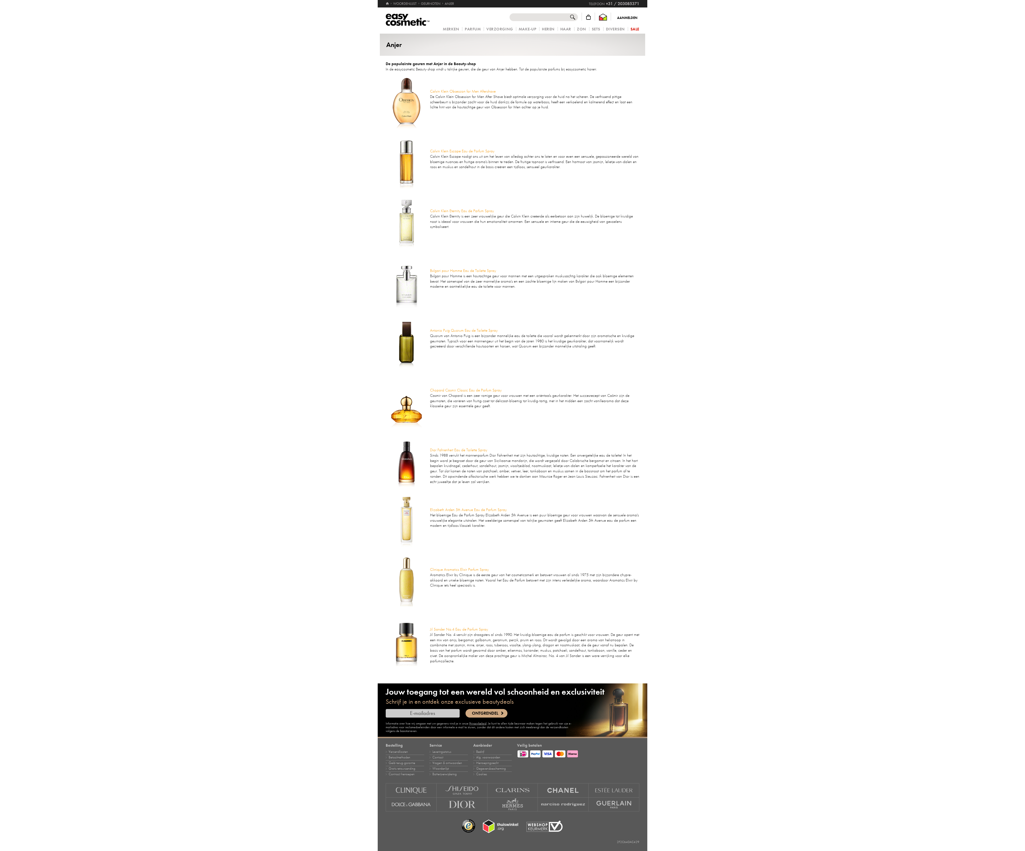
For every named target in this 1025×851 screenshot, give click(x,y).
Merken (451, 29)
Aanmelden (627, 18)
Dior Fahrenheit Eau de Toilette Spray (458, 450)
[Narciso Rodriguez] (563, 804)
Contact (437, 757)
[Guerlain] (614, 804)
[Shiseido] (462, 790)
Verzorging (499, 29)
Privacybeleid (477, 723)
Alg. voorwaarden (488, 757)
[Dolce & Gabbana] (411, 804)
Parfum (473, 29)
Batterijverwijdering (444, 774)
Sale (634, 29)
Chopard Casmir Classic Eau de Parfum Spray (466, 390)
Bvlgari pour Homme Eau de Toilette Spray (463, 270)
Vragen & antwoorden (447, 763)
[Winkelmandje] (588, 17)
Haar (565, 29)
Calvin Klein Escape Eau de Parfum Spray (462, 151)
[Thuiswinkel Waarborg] (603, 17)
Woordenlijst (440, 768)
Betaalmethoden (399, 757)
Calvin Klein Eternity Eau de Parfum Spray (462, 210)
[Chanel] (563, 790)
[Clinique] (411, 790)
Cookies (481, 774)
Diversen (615, 29)
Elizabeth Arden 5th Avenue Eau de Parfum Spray (468, 509)
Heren (548, 29)
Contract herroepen (402, 774)
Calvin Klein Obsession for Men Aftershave (463, 91)
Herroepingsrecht (487, 763)
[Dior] (462, 804)
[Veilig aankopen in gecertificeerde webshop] (544, 826)
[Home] (388, 4)
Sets (596, 29)
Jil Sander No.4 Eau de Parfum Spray (459, 629)
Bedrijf (480, 752)
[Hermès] (512, 804)
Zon (581, 29)
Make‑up (528, 29)
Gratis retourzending (402, 768)
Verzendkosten (398, 752)
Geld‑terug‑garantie (402, 763)
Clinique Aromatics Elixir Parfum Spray (459, 569)
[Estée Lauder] (614, 790)
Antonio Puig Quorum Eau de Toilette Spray (464, 330)
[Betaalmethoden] (578, 753)
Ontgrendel (485, 713)
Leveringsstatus (441, 752)
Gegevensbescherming (491, 768)
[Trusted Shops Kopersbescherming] (468, 826)
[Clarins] (512, 790)
